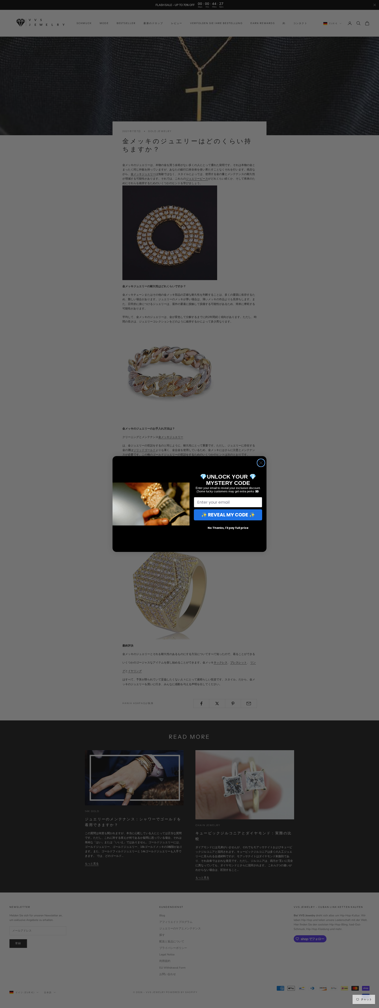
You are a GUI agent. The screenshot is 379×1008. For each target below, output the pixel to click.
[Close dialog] (261, 463)
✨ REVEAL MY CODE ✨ (228, 514)
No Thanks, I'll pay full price (228, 528)
